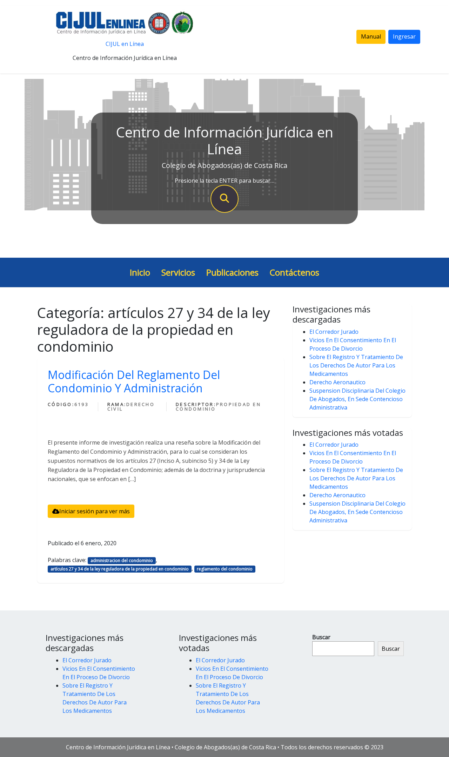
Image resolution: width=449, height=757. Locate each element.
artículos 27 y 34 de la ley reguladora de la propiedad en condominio (120, 569)
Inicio (140, 272)
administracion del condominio (122, 560)
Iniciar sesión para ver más (94, 511)
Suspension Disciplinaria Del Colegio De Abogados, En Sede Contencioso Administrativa (357, 399)
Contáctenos (294, 272)
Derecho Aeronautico (337, 382)
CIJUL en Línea (125, 44)
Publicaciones (232, 272)
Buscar (321, 637)
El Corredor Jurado (333, 332)
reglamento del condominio (225, 569)
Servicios (178, 272)
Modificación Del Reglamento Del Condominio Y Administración (134, 381)
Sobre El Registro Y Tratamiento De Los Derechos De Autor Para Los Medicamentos (356, 365)
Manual (371, 36)
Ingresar (404, 36)
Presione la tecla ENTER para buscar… (224, 180)
